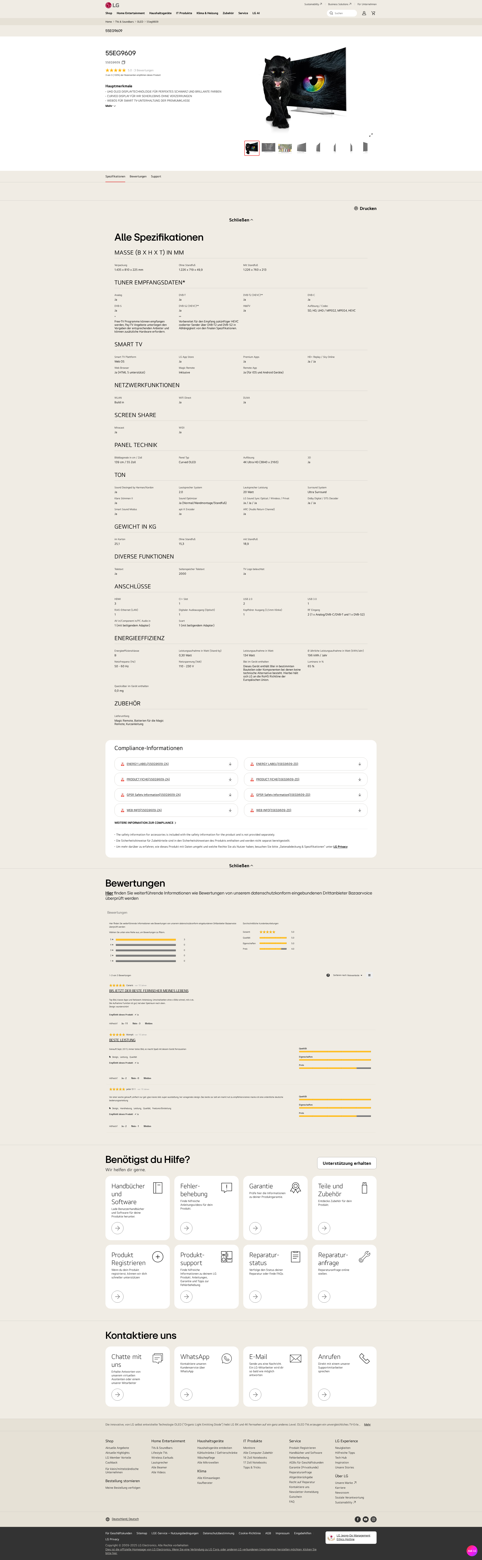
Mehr (108, 106)
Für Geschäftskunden (118, 1533)
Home (108, 21)
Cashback (111, 1462)
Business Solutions (338, 4)
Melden (149, 1023)
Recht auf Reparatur (302, 1482)
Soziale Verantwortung (349, 1497)
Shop (108, 13)
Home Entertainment (131, 13)
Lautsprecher (159, 1462)
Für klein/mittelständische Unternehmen (122, 1470)
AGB (268, 1533)
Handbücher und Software (305, 1452)
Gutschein (295, 1496)
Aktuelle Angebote (117, 1448)
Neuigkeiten (342, 1448)
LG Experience (346, 1441)
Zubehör (228, 13)
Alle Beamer (159, 1467)
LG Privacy (340, 846)
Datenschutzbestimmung (218, 1533)
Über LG (341, 1476)
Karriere (340, 1487)
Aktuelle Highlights (117, 1452)
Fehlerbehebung (299, 1457)
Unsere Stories (344, 1467)
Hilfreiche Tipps (345, 1452)
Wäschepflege (206, 1457)
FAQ (291, 1501)
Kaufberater (205, 1483)
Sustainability (311, 4)
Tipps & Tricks (252, 1467)
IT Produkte (184, 13)
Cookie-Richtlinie (250, 1533)
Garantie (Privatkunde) (304, 1467)
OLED (140, 21)
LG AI (256, 13)
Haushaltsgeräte (160, 13)
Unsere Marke (344, 1483)
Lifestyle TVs (159, 1452)
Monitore (249, 1448)
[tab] (115, 176)
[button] (342, 13)
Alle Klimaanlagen (208, 1478)
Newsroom (342, 1492)
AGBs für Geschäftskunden (306, 1462)
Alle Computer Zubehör (258, 1452)
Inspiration (342, 1462)
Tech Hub (341, 1457)
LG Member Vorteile (118, 1457)
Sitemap (142, 1533)
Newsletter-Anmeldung (303, 1492)
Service (243, 13)
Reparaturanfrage (300, 1472)
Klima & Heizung (207, 13)
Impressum (283, 1533)
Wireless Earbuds (162, 1457)
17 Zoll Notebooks (255, 1462)
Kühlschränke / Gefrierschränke (217, 1452)
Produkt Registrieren (302, 1448)
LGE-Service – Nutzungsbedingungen (175, 1533)
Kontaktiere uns (299, 1487)
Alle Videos (158, 1472)
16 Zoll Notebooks (255, 1457)
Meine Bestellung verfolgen (122, 1487)
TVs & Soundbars (124, 21)
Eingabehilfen (302, 1533)
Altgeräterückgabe (301, 1477)
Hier (109, 893)
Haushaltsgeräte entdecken (214, 1448)
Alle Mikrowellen (208, 1462)
